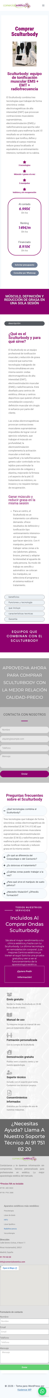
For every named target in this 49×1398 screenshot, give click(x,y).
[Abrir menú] (43, 5)
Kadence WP (25, 1389)
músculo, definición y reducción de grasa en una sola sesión (24, 299)
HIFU (6, 1220)
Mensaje (4, 1348)
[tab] (24, 323)
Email (3, 1327)
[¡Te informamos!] (42, 1391)
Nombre (4, 1316)
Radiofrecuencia (10, 1229)
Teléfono (4, 1337)
